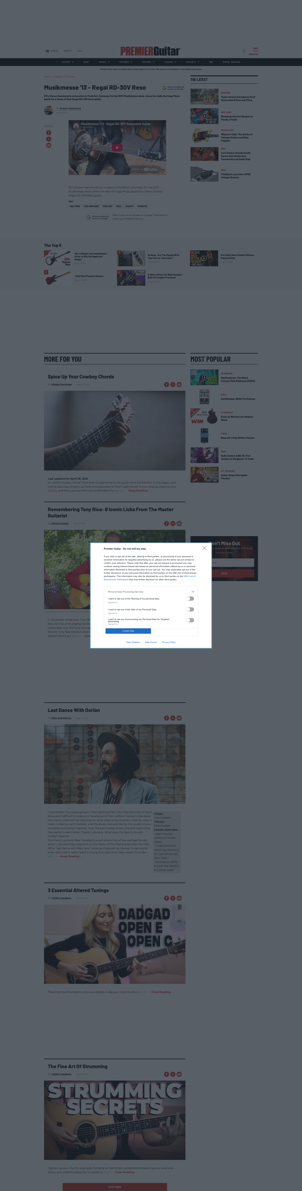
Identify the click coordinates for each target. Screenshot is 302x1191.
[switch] (190, 598)
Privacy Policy (169, 642)
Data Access (151, 642)
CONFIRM (128, 631)
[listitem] (151, 591)
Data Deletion (133, 642)
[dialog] (151, 595)
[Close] (205, 549)
